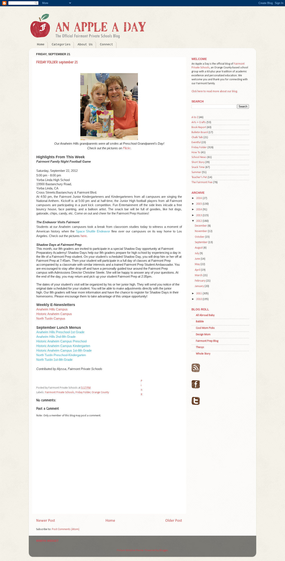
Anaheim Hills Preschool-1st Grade (60, 332)
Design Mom (203, 334)
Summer (196, 172)
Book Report (199, 127)
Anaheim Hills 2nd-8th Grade (56, 336)
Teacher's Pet (199, 177)
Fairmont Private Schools (59, 392)
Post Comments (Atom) (65, 529)
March (199, 275)
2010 (199, 299)
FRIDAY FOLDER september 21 (57, 62)
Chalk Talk (197, 137)
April (198, 270)
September (201, 242)
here (84, 236)
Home (40, 44)
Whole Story (203, 353)
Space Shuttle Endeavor (93, 231)
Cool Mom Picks (205, 328)
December (201, 225)
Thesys (200, 347)
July (197, 253)
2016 (199, 198)
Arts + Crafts (199, 122)
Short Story (198, 162)
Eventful (196, 142)
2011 (199, 293)
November (201, 231)
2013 (199, 215)
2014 (199, 209)
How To (196, 152)
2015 (199, 204)
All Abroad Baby (205, 315)
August (199, 247)
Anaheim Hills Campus (52, 309)
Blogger (163, 550)
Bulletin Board (200, 132)
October (200, 237)
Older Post (173, 521)
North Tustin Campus (50, 318)
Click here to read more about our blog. (215, 91)
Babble (200, 321)
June (198, 259)
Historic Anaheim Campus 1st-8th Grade (64, 350)
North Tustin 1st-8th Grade (54, 359)
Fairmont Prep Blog (207, 341)
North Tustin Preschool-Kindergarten (61, 355)
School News (199, 157)
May (198, 264)
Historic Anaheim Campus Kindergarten (63, 346)
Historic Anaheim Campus (54, 314)
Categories (61, 44)
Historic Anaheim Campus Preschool (61, 341)
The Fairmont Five (202, 182)
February (200, 280)
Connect (106, 44)
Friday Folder (83, 392)
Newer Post (45, 521)
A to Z (195, 117)
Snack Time (198, 167)
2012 (199, 221)
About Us (85, 44)
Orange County (100, 392)
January (199, 286)
